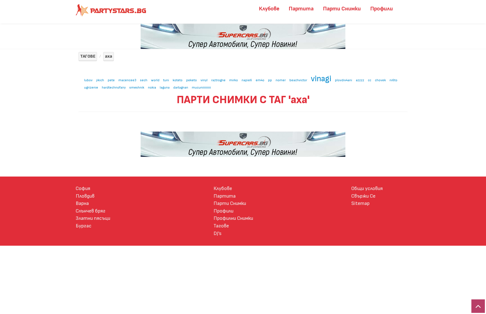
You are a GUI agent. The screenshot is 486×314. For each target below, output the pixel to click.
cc (369, 80)
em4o (260, 80)
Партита (301, 8)
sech (143, 80)
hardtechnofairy (114, 87)
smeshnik (136, 87)
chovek (380, 80)
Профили (381, 8)
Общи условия (367, 188)
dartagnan (180, 87)
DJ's (217, 233)
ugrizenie (91, 87)
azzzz (360, 80)
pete (111, 80)
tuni (166, 80)
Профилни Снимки (233, 218)
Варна (82, 203)
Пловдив (85, 196)
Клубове (269, 8)
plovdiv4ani (343, 80)
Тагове (221, 226)
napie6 (247, 80)
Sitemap (360, 203)
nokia (152, 87)
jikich (100, 80)
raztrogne (218, 80)
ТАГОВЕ (87, 56)
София (83, 188)
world (155, 80)
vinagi (321, 79)
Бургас (83, 226)
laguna (165, 87)
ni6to (393, 80)
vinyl (204, 80)
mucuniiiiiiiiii (201, 87)
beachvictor (298, 80)
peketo (191, 80)
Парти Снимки (342, 8)
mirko (233, 80)
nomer (281, 80)
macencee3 (127, 80)
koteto (178, 80)
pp (270, 80)
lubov (88, 80)
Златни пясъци (93, 218)
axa (108, 56)
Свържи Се (363, 196)
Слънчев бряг (90, 211)
